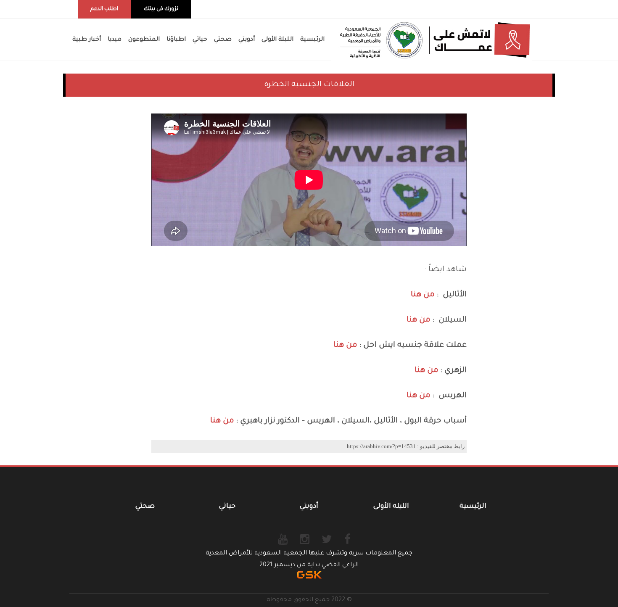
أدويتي (309, 506)
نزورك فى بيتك (161, 9)
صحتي (145, 506)
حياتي (227, 506)
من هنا (423, 295)
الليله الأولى (391, 506)
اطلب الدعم (104, 9)
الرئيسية (473, 506)
